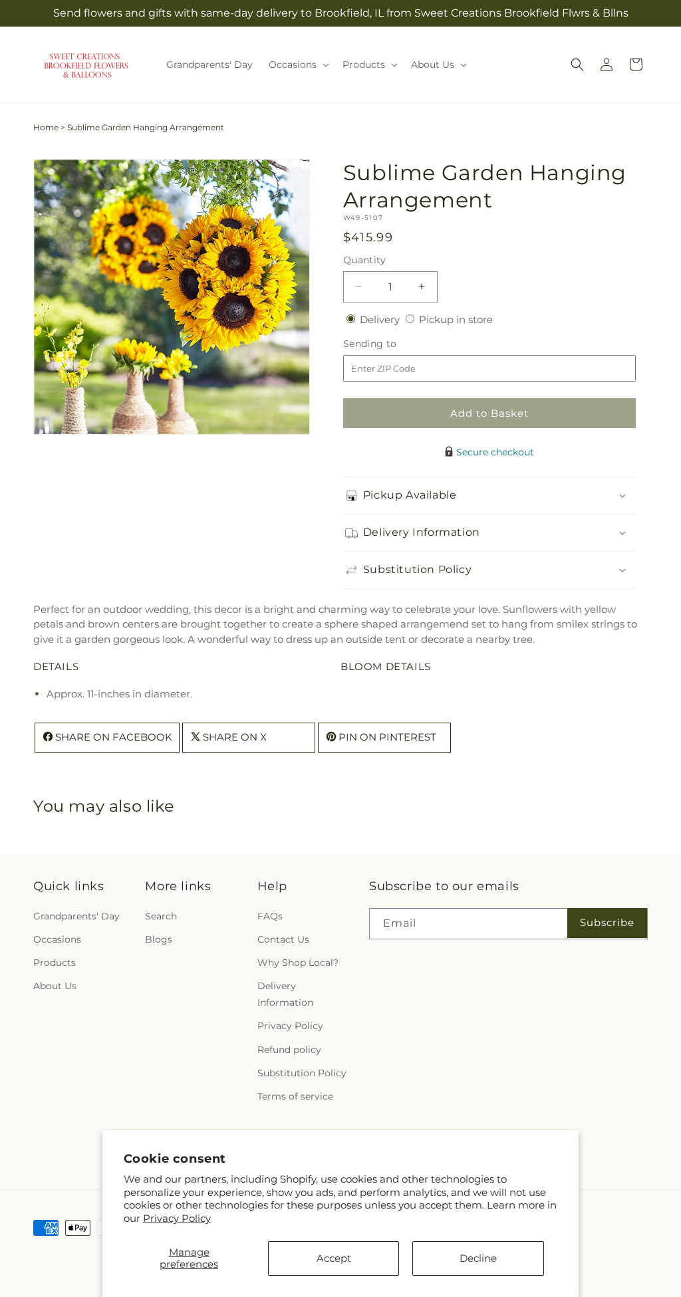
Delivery (381, 319)
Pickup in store (456, 319)
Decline (478, 1258)
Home (46, 127)
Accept (334, 1258)
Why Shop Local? (298, 963)
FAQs (270, 916)
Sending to (390, 344)
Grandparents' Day (76, 916)
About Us (54, 986)
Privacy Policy (177, 1218)
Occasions (57, 939)
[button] (298, 64)
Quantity (364, 260)
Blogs (158, 939)
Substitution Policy (301, 1073)
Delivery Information (285, 994)
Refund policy (289, 1050)
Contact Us (283, 939)
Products (54, 963)
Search (161, 916)
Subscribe (607, 922)
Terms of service (295, 1096)
